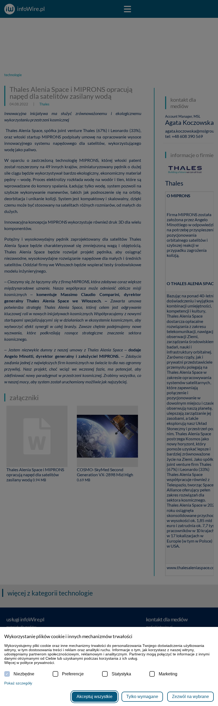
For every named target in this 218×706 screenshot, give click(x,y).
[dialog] (109, 353)
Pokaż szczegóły (18, 683)
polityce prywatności (37, 662)
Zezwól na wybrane (190, 696)
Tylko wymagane (142, 696)
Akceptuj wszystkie (94, 696)
